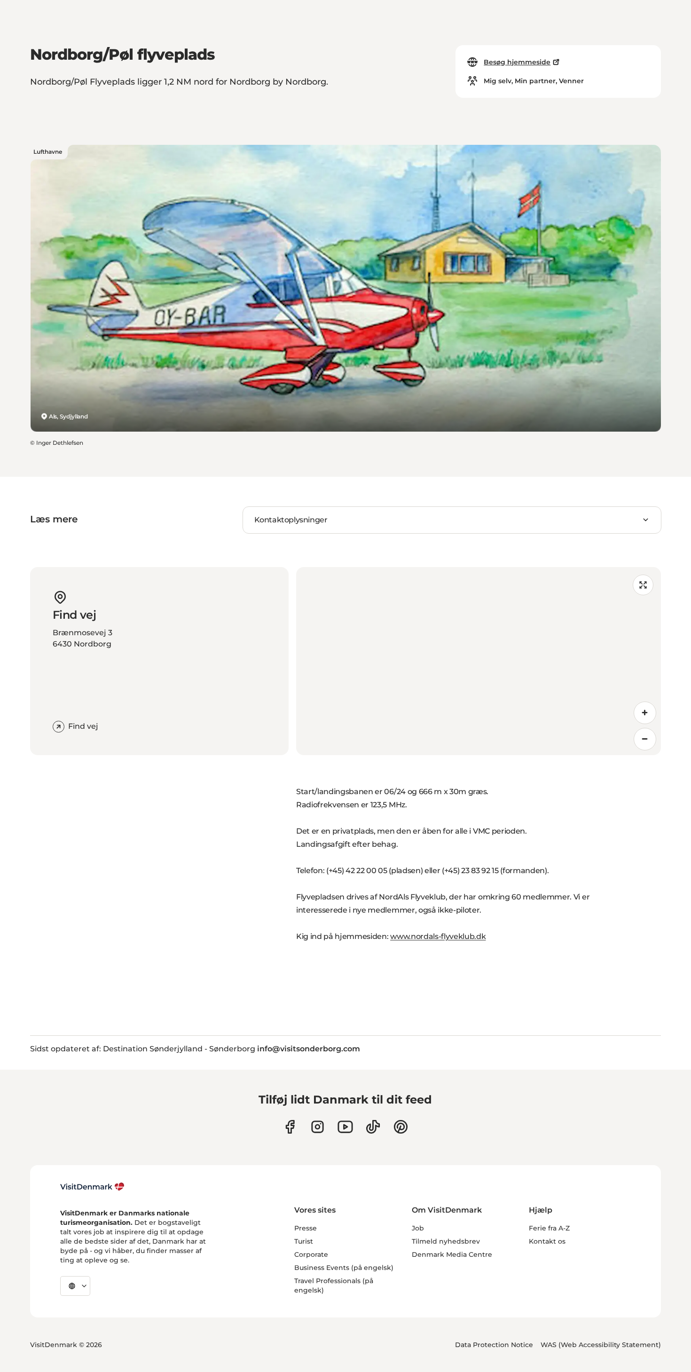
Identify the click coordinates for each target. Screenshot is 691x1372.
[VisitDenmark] (92, 1186)
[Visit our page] (317, 1127)
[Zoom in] (645, 713)
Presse (305, 1228)
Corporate (311, 1254)
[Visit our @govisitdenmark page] (373, 1127)
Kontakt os (547, 1241)
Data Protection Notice (494, 1344)
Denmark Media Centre (452, 1254)
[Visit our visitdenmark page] (345, 1127)
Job (418, 1228)
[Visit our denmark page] (290, 1127)
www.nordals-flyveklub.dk (438, 936)
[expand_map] (643, 585)
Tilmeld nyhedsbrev (446, 1241)
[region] (478, 661)
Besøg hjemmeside (517, 62)
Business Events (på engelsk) (343, 1267)
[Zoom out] (645, 739)
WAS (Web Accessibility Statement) (601, 1344)
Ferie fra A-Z (549, 1228)
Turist (303, 1241)
